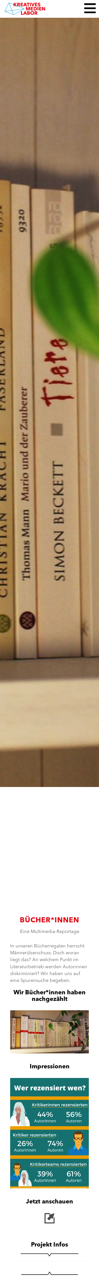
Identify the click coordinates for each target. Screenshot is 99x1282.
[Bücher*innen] (49, 401)
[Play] (49, 1031)
